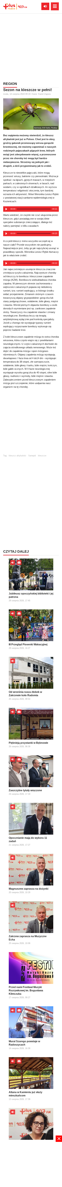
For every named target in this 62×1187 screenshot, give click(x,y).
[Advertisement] (31, 47)
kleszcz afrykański (17, 455)
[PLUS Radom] (15, 6)
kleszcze (42, 455)
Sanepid (32, 455)
